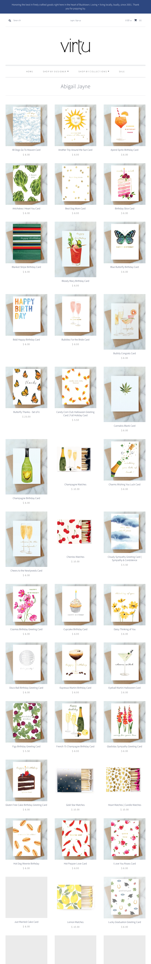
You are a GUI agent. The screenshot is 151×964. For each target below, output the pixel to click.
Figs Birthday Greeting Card (26, 746)
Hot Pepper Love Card (75, 864)
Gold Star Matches (75, 805)
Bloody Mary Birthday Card (75, 281)
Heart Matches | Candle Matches (124, 805)
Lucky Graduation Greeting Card (124, 922)
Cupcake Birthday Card (75, 629)
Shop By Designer (55, 71)
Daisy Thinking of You (125, 629)
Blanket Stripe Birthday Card (26, 267)
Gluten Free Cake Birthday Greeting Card (26, 805)
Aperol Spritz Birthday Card (124, 150)
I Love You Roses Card (124, 864)
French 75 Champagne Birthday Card (75, 746)
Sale (122, 71)
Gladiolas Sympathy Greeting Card (124, 746)
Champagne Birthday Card (26, 498)
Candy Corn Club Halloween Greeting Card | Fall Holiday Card (75, 413)
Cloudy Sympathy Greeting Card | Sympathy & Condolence (125, 558)
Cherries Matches (75, 557)
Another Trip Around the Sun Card (75, 150)
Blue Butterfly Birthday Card (124, 267)
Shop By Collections (93, 71)
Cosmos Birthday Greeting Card (26, 629)
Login (72, 20)
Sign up (78, 20)
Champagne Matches (75, 484)
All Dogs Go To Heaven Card (26, 150)
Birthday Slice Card (124, 208)
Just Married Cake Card (26, 922)
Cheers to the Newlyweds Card (26, 571)
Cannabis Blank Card (125, 426)
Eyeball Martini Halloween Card (124, 688)
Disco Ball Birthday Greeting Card (26, 688)
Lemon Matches (75, 922)
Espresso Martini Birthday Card (75, 688)
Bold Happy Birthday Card (26, 340)
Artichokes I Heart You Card (26, 208)
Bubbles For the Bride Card (75, 340)
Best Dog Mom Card (75, 208)
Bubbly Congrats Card (124, 353)
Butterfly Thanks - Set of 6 (26, 412)
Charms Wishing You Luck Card (125, 484)
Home (29, 71)
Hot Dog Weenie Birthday (26, 864)
